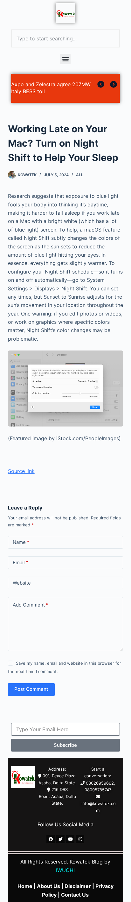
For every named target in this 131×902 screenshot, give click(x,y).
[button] (65, 59)
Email (20, 562)
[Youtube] (70, 839)
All (79, 174)
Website (22, 583)
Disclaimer (78, 886)
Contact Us (75, 895)
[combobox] (65, 38)
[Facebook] (50, 839)
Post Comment (31, 689)
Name (21, 542)
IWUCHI (65, 870)
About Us (48, 886)
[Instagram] (80, 839)
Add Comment (30, 605)
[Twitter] (60, 839)
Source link (21, 471)
